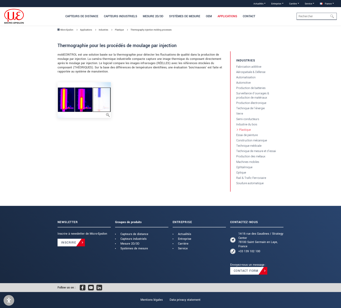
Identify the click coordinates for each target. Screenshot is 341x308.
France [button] (328, 3)
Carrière (183, 243)
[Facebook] (82, 287)
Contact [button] (249, 16)
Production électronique (251, 103)
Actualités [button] (258, 3)
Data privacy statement (185, 300)
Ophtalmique (244, 167)
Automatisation (246, 77)
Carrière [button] (293, 3)
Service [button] (308, 3)
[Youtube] (91, 287)
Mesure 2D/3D (129, 243)
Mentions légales (151, 300)
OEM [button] (209, 16)
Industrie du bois (246, 124)
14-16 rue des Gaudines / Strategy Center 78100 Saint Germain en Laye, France (260, 240)
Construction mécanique (251, 140)
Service (183, 248)
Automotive (243, 83)
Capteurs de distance (134, 234)
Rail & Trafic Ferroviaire (251, 178)
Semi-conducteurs (247, 119)
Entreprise (184, 239)
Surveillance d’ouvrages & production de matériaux (252, 95)
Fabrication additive (248, 67)
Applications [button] (227, 16)
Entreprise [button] (276, 3)
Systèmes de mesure (134, 248)
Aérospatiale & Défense (250, 72)
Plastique (245, 130)
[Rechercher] (333, 16)
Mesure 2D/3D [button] (153, 16)
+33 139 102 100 (249, 251)
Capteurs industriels (133, 239)
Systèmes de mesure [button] (184, 16)
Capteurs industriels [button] (120, 16)
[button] (9, 300)
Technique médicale (248, 146)
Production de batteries (251, 88)
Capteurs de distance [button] (81, 16)
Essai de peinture (247, 135)
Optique (241, 173)
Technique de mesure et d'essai (256, 151)
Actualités (184, 234)
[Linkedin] (99, 287)
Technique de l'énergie (250, 108)
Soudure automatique (250, 183)
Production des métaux (250, 156)
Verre (239, 114)
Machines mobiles (247, 162)
